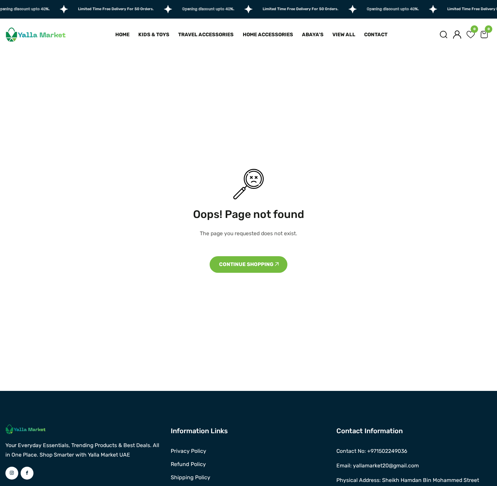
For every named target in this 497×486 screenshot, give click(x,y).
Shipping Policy (190, 477)
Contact (375, 34)
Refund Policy (188, 464)
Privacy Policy (188, 451)
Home (122, 34)
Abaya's (313, 34)
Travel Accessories (206, 34)
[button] (443, 34)
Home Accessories (268, 34)
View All (343, 34)
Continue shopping (247, 264)
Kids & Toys (153, 34)
